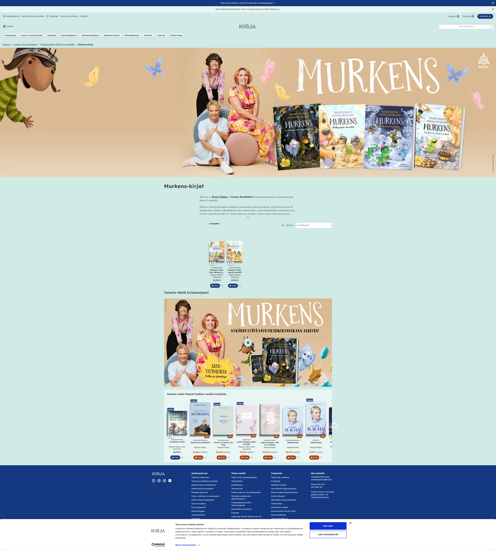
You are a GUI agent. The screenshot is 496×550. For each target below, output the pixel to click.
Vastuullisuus (237, 488)
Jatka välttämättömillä (328, 534)
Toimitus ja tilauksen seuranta (204, 481)
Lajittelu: (290, 225)
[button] (8, 26)
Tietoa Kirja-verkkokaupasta (244, 477)
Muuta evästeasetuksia (185, 545)
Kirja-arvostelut (198, 503)
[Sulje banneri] (350, 523)
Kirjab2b (83, 16)
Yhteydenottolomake (320, 477)
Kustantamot (237, 485)
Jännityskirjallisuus (279, 518)
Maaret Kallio (217, 275)
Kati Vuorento (179, 448)
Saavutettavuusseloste (241, 509)
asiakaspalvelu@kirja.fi (321, 479)
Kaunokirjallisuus (278, 515)
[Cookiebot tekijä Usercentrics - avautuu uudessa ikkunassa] (158, 545)
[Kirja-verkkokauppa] (158, 474)
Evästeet (235, 513)
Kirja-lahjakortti (198, 507)
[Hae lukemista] (491, 26)
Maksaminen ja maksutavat (203, 485)
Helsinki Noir (276, 503)
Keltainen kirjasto (278, 485)
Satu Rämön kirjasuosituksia (283, 488)
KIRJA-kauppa (198, 511)
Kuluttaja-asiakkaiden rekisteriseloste (241, 497)
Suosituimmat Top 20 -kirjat (283, 511)
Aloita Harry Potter (279, 507)
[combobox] (466, 26)
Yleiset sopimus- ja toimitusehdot (246, 492)
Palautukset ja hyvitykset (202, 488)
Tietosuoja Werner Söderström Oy (246, 516)
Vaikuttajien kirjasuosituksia (283, 500)
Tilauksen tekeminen (200, 477)
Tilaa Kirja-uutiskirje (69, 16)
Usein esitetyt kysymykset (32, 16)
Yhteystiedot (236, 481)
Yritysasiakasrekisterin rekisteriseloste (241, 503)
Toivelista (195, 518)
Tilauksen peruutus (199, 492)
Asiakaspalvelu (13, 16)
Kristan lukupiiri (278, 496)
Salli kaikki (328, 526)
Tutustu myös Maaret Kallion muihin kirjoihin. (197, 394)
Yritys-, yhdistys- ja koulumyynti (205, 496)
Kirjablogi (53, 16)
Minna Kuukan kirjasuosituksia (284, 492)
